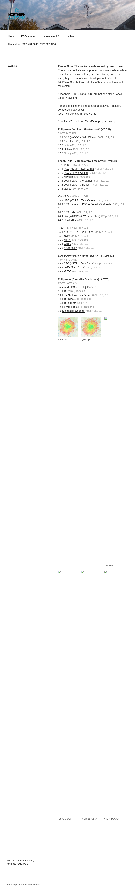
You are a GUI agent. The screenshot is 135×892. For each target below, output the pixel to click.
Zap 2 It (74, 121)
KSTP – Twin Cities (82, 232)
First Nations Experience (76, 295)
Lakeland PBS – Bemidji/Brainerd (90, 204)
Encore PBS (69, 307)
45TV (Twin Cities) (74, 267)
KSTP (74, 263)
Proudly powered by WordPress (23, 884)
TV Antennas (28, 35)
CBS (66, 137)
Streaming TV (51, 35)
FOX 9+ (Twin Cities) (76, 173)
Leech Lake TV (67, 161)
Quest (67, 188)
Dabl (66, 145)
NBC (66, 200)
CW (66, 216)
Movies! (68, 176)
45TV (67, 236)
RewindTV (70, 220)
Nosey (67, 153)
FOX (66, 169)
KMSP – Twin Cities (82, 169)
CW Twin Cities (90, 216)
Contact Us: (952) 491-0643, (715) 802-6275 (32, 44)
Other (71, 35)
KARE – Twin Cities (82, 200)
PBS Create (69, 303)
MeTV (67, 240)
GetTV (67, 244)
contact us (64, 109)
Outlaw (68, 149)
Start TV (68, 141)
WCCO (75, 137)
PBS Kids (69, 212)
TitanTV (89, 121)
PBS (66, 204)
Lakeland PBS (66, 287)
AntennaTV (70, 248)
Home (11, 35)
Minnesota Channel (73, 311)
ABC (66, 232)
